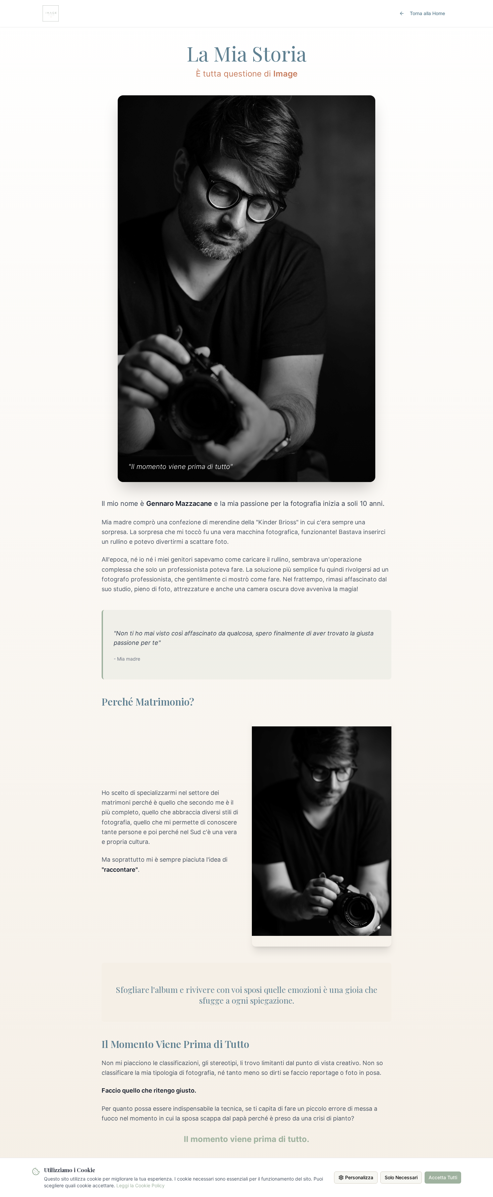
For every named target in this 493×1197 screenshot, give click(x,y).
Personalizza (359, 1177)
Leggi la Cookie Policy (140, 1185)
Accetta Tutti (443, 1177)
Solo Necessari (401, 1177)
